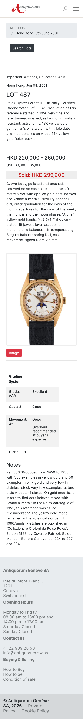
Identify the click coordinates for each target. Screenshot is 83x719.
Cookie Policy (35, 710)
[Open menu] (76, 8)
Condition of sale (19, 679)
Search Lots (21, 48)
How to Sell (14, 674)
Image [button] (14, 353)
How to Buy (14, 669)
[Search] (65, 9)
